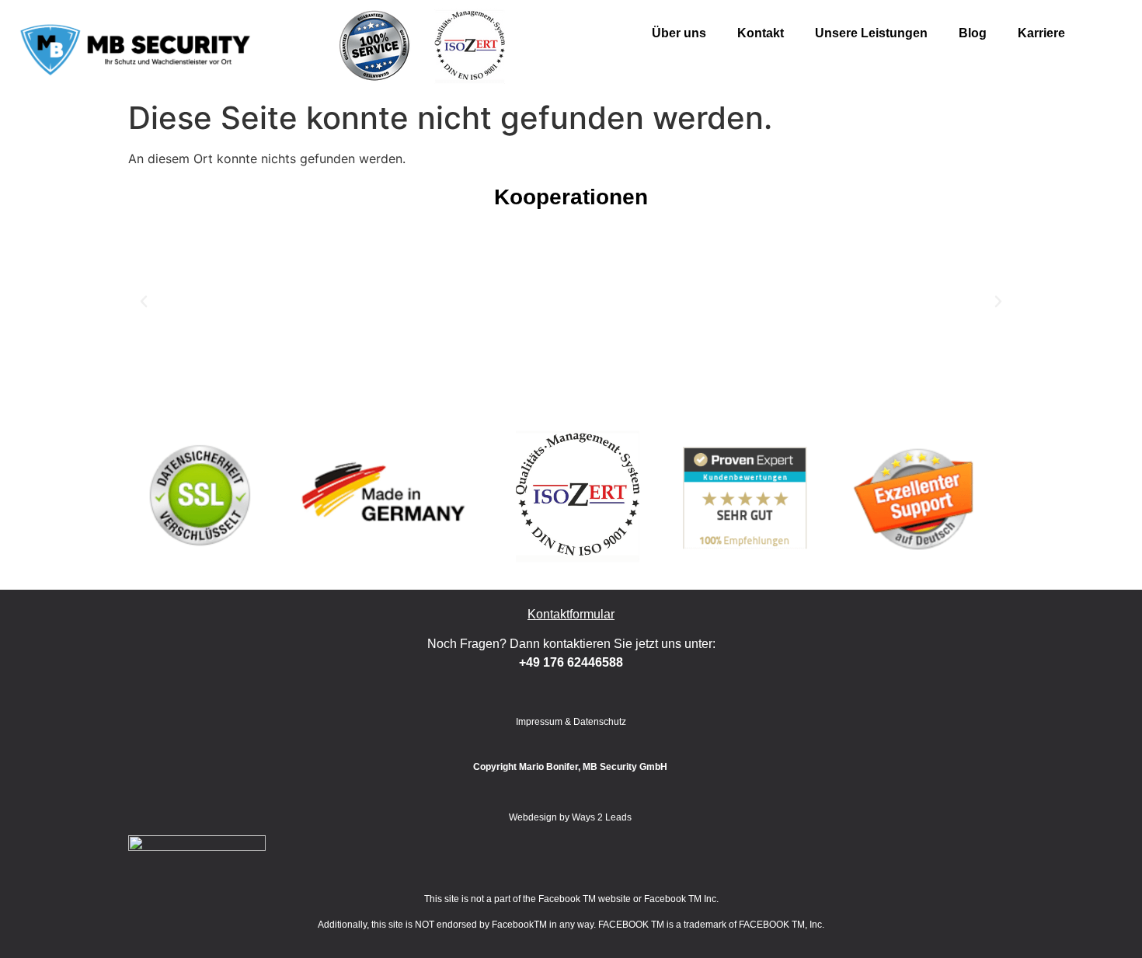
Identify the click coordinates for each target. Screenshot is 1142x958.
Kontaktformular (571, 614)
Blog (973, 33)
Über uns (679, 33)
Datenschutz (599, 721)
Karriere (1041, 33)
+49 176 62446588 (571, 662)
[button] (143, 301)
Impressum (539, 721)
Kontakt (760, 33)
